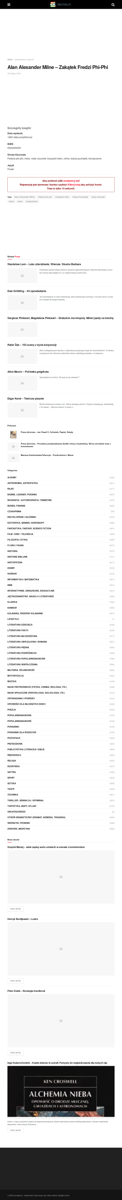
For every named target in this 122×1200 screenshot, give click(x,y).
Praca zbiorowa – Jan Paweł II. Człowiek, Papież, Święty (47, 432)
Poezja (11, 709)
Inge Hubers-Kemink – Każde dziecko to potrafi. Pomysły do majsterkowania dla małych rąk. (57, 1062)
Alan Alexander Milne (24, 197)
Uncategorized (16, 811)
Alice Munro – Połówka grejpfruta (28, 372)
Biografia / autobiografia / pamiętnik (29, 500)
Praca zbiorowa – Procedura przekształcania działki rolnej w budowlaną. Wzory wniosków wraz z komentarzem (66, 445)
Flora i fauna (15, 545)
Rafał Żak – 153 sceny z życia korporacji (32, 345)
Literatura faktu (17, 630)
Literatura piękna (18, 647)
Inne (9, 585)
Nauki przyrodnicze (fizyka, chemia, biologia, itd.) (37, 686)
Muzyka (11, 681)
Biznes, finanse (16, 505)
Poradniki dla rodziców (21, 732)
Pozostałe (13, 737)
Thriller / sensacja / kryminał (25, 800)
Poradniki (13, 726)
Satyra (11, 772)
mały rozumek (98, 197)
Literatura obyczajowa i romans (27, 641)
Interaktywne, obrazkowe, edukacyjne (30, 590)
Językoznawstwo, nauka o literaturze (30, 596)
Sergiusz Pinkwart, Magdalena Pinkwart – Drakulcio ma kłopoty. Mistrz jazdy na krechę (60, 318)
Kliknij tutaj (74, 184)
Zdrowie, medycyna (18, 828)
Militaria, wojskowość (21, 670)
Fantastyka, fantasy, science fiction (29, 528)
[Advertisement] (61, 34)
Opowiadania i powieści (24, 59)
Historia (12, 551)
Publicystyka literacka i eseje (25, 749)
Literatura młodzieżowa (22, 636)
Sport (11, 777)
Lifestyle (13, 618)
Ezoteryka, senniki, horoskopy (25, 522)
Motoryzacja (15, 675)
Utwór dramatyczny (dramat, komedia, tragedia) (36, 817)
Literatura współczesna (22, 664)
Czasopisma (14, 511)
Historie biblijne (17, 556)
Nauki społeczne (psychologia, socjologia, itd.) (36, 692)
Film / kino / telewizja (20, 534)
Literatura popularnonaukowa (26, 658)
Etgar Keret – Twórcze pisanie (25, 398)
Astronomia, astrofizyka (22, 483)
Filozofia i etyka (17, 539)
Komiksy (12, 607)
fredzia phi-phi (45, 197)
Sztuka (11, 783)
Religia (11, 760)
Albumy (11, 477)
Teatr (10, 788)
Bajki (10, 488)
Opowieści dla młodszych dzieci (26, 703)
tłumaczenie (32, 201)
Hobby (11, 567)
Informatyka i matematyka (23, 579)
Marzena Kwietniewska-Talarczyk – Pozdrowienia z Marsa (47, 455)
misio (20, 201)
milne (11, 201)
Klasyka (12, 601)
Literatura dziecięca (19, 624)
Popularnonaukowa (19, 715)
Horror (12, 573)
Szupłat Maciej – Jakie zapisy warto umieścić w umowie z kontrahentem (46, 847)
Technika (12, 794)
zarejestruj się (71, 180)
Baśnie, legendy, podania (22, 494)
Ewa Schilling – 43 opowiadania (26, 291)
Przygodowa (14, 743)
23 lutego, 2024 (14, 73)
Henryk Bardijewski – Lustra (22, 919)
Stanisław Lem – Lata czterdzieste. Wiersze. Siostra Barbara (44, 264)
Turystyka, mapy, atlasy (21, 805)
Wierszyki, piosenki (18, 822)
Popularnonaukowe (19, 721)
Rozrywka (13, 766)
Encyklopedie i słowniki (21, 516)
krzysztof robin (62, 197)
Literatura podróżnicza (22, 652)
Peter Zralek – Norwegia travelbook (26, 991)
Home (9, 59)
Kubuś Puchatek (80, 197)
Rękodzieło (14, 754)
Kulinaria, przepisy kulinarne (25, 613)
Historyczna (14, 562)
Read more (15, 909)
